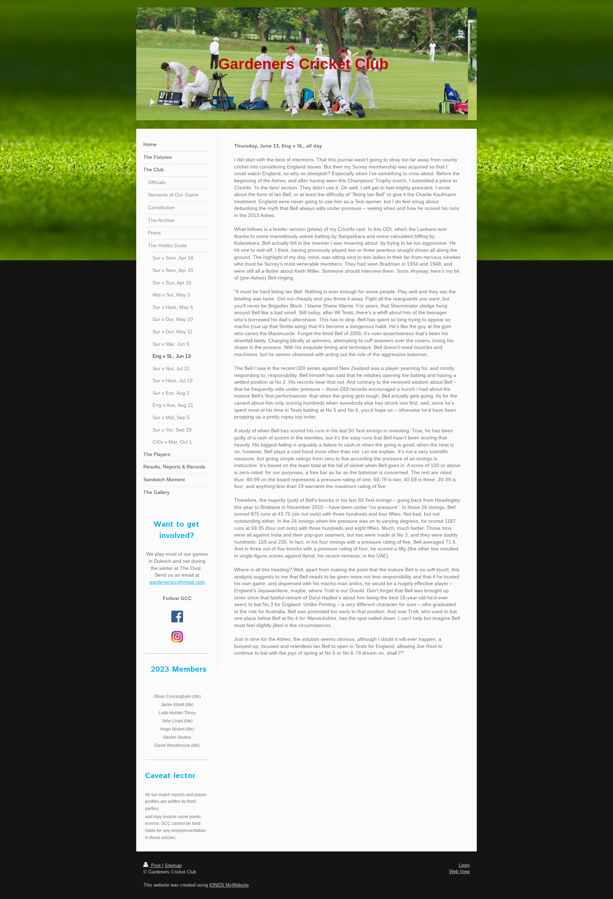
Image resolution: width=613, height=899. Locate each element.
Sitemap (173, 865)
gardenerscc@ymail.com (177, 582)
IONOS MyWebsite (229, 885)
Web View (459, 871)
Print (156, 865)
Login (464, 865)
